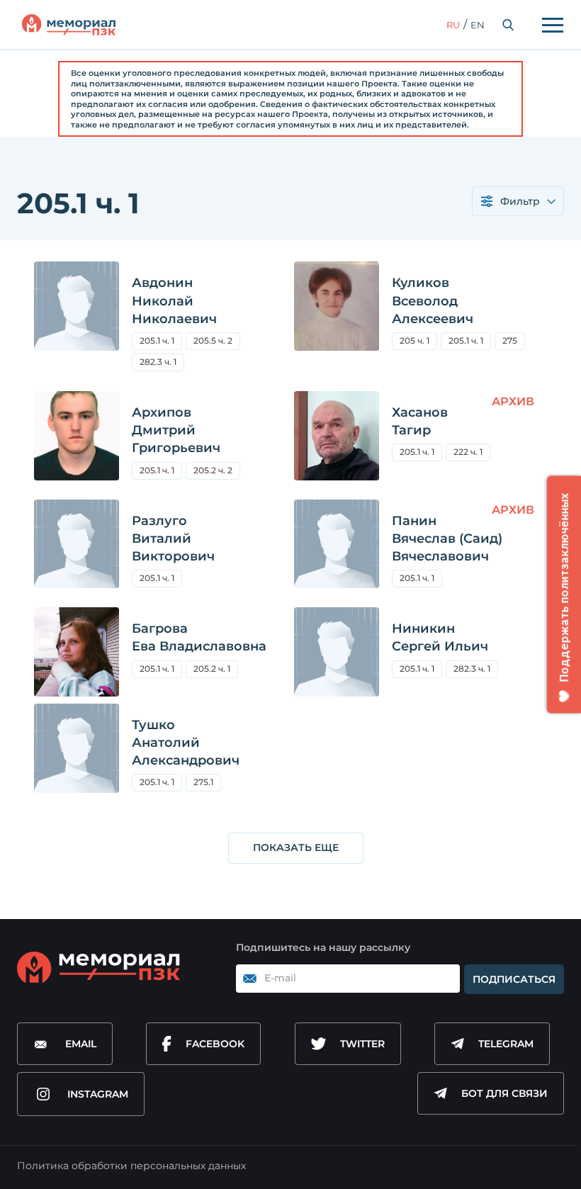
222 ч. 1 (468, 451)
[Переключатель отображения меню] (552, 25)
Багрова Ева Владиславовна (199, 637)
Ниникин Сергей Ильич (440, 637)
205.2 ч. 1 (211, 668)
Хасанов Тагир (420, 421)
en (477, 24)
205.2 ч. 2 (212, 470)
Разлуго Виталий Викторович (173, 538)
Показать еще (296, 847)
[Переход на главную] (68, 24)
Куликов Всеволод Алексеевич (432, 300)
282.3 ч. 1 (158, 361)
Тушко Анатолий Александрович (185, 742)
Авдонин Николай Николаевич (174, 300)
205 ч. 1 (414, 340)
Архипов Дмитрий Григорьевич (176, 430)
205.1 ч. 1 (157, 340)
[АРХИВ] (336, 441)
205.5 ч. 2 (216, 342)
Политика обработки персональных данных (131, 1165)
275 (513, 342)
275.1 (207, 784)
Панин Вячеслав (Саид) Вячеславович (447, 538)
